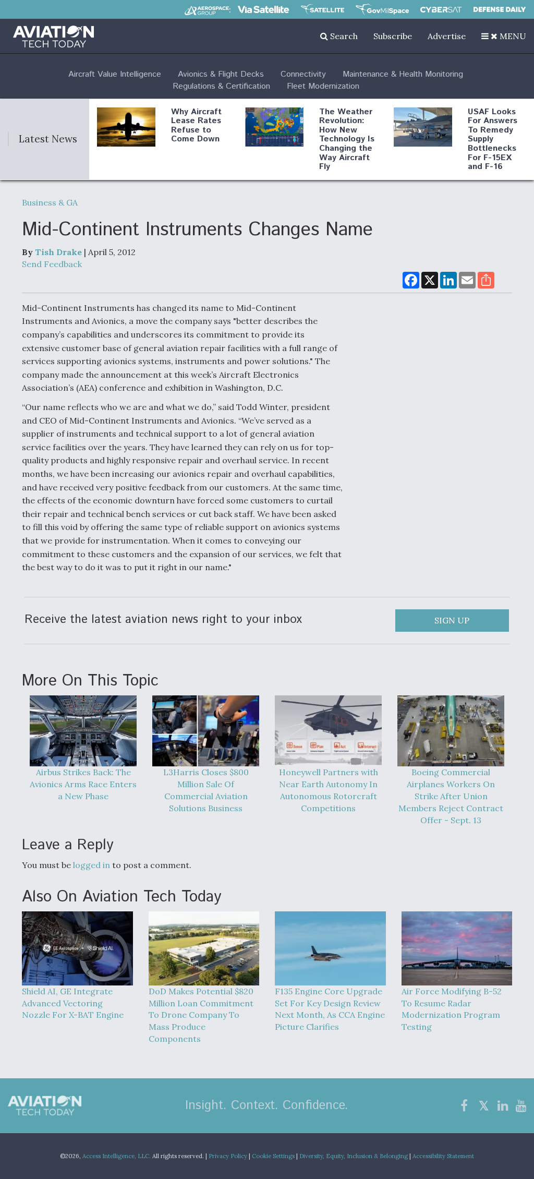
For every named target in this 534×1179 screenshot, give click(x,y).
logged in (91, 865)
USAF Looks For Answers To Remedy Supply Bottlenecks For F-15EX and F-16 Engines (492, 144)
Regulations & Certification (221, 86)
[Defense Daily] (500, 9)
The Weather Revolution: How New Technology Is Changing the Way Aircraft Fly (346, 139)
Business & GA (50, 202)
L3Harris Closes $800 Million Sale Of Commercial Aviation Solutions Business (206, 790)
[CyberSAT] (441, 10)
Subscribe (392, 36)
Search (343, 36)
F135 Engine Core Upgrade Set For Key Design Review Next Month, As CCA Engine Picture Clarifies (330, 1009)
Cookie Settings (273, 1156)
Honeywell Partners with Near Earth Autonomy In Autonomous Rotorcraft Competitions (328, 790)
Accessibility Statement (443, 1156)
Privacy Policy (228, 1156)
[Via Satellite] (263, 9)
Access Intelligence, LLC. (116, 1156)
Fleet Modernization (323, 86)
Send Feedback (52, 264)
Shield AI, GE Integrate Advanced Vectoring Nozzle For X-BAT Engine (73, 1003)
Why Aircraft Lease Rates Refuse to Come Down (196, 126)
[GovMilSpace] (382, 9)
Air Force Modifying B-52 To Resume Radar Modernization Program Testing (452, 1009)
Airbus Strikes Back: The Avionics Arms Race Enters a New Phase (83, 784)
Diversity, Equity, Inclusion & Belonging (353, 1156)
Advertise (447, 36)
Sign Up (451, 620)
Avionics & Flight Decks (221, 74)
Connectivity (303, 74)
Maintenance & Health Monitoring (403, 74)
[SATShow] (322, 9)
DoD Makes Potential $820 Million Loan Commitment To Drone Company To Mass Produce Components (201, 1015)
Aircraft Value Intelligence (114, 74)
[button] (504, 36)
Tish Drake (58, 252)
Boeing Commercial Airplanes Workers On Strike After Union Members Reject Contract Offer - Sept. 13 (450, 796)
